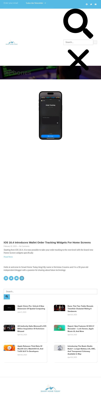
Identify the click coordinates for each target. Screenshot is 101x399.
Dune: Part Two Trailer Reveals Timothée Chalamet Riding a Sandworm (80, 308)
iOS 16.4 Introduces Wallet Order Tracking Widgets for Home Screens (47, 242)
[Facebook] (86, 4)
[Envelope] (16, 278)
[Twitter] (91, 4)
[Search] (7, 296)
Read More (8, 257)
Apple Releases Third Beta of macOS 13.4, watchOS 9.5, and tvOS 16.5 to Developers (30, 348)
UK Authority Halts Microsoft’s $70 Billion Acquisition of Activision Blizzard (31, 328)
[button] (78, 24)
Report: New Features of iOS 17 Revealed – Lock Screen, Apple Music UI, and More (81, 328)
